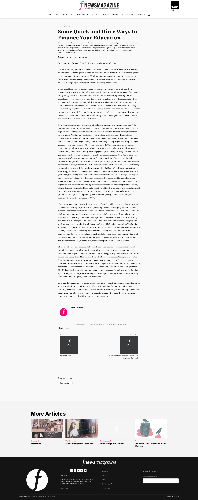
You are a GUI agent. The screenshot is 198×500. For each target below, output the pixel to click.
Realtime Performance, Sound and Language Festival (123, 356)
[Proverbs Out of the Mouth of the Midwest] (151, 428)
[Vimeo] (85, 470)
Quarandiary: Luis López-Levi (79, 443)
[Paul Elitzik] (63, 312)
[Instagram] (81, 470)
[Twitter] (78, 470)
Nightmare (36, 443)
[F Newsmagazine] (175, 6)
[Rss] (71, 470)
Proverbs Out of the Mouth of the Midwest (150, 445)
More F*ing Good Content (112, 443)
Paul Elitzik (82, 57)
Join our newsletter (150, 476)
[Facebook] (75, 470)
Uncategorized (64, 26)
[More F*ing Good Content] (116, 428)
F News (74, 324)
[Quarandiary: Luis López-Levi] (81, 428)
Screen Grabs (65, 355)
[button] (148, 14)
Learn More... (64, 488)
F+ (136, 441)
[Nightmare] (47, 428)
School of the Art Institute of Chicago (43, 496)
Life (67, 328)
